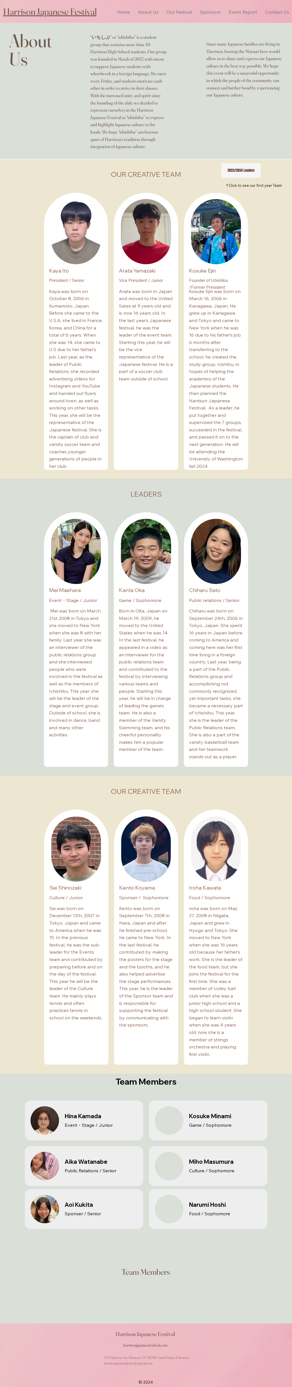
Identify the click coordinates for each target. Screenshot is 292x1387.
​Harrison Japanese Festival (50, 11)
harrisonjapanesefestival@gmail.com (128, 1363)
